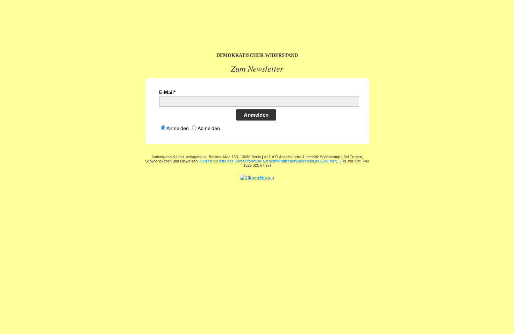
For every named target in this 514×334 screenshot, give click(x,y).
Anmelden (256, 115)
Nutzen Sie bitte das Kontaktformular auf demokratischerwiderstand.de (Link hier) (268, 161)
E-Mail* (167, 92)
